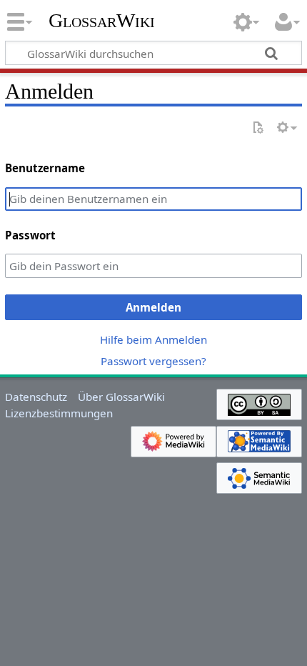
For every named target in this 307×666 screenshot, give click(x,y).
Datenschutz (36, 396)
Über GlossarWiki (121, 396)
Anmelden (153, 307)
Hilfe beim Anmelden (153, 339)
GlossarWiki (102, 21)
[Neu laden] (258, 128)
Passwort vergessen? (153, 361)
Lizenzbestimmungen (59, 413)
